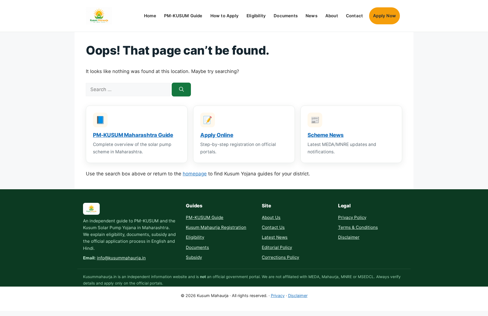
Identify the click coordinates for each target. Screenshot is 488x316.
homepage (195, 174)
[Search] (181, 89)
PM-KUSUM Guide (183, 15)
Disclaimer (349, 237)
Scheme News (326, 135)
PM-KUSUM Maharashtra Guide (133, 135)
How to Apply (224, 15)
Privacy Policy (352, 217)
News (311, 15)
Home (150, 15)
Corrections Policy (280, 257)
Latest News (274, 237)
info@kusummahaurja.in (121, 258)
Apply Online (216, 135)
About (331, 15)
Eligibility (256, 15)
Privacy (278, 295)
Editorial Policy (277, 247)
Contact (354, 15)
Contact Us (273, 227)
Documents (286, 15)
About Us (271, 217)
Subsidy (194, 257)
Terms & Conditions (358, 227)
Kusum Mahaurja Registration (216, 227)
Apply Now (384, 15)
